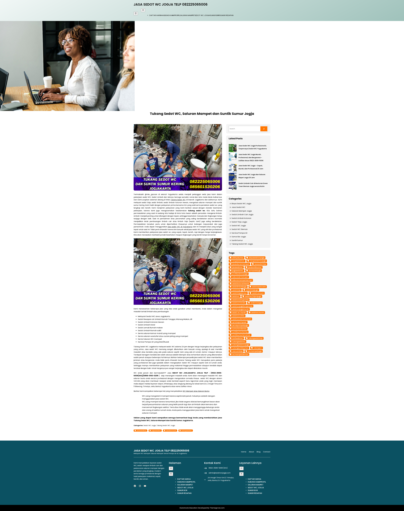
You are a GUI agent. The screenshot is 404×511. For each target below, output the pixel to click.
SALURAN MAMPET (187, 15)
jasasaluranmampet (240, 264)
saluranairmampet (240, 277)
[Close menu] (143, 10)
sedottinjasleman (239, 293)
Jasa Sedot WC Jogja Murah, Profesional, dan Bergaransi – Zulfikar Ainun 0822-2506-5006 (251, 157)
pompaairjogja (255, 270)
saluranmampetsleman (242, 280)
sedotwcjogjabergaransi (242, 306)
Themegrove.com (217, 508)
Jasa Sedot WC (238, 207)
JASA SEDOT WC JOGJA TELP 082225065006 (170, 4)
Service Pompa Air (239, 233)
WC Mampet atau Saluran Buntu (196, 391)
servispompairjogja (240, 325)
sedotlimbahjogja (239, 286)
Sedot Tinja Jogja (239, 222)
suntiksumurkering (239, 332)
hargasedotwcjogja (258, 261)
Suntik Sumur (237, 240)
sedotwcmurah (171, 430)
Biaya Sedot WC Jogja (241, 203)
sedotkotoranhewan (240, 283)
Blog (258, 451)
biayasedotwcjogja (256, 257)
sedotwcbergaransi (240, 299)
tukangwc (258, 348)
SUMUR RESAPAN (226, 15)
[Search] (263, 128)
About (251, 451)
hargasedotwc (238, 261)
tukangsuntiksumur (240, 348)
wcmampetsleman (240, 354)
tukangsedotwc (187, 430)
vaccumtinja (237, 351)
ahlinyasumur (237, 257)
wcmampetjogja (255, 351)
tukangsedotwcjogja (240, 345)
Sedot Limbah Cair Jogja (242, 214)
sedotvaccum (258, 293)
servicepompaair (239, 322)
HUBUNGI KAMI (168, 15)
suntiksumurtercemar (241, 335)
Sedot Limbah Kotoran (241, 218)
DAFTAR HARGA (155, 15)
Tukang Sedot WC (178, 200)
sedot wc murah (239, 312)
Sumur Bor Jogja (239, 236)
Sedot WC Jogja (150, 425)
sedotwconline (238, 316)
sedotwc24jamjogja (253, 296)
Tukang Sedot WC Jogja (166, 425)
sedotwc (235, 296)
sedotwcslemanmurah (241, 319)
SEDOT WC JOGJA (202, 15)
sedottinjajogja (252, 290)
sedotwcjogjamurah (240, 309)
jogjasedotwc (156, 430)
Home (243, 451)
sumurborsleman (239, 328)
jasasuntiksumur (255, 267)
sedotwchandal (238, 303)
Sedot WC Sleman (240, 229)
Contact (266, 451)
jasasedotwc (237, 267)
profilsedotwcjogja (240, 274)
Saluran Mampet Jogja (242, 211)
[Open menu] (136, 13)
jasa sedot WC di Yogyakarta (180, 227)
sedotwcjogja (256, 303)
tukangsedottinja (255, 338)
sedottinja (236, 290)
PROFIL (177, 15)
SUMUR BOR (215, 15)
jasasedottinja (141, 430)
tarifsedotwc (237, 338)
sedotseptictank (259, 286)
